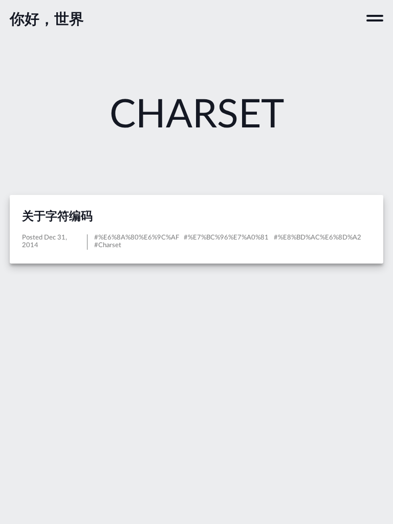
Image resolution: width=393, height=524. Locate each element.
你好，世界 (47, 19)
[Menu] (374, 18)
